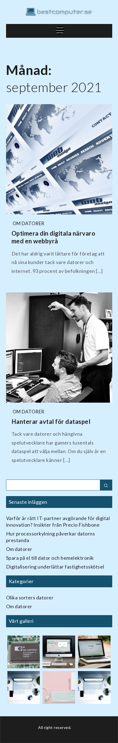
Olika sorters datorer (30, 597)
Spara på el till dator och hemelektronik (50, 558)
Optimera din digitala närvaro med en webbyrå (53, 237)
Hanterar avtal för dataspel (51, 421)
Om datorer (28, 223)
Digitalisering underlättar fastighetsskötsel (55, 567)
